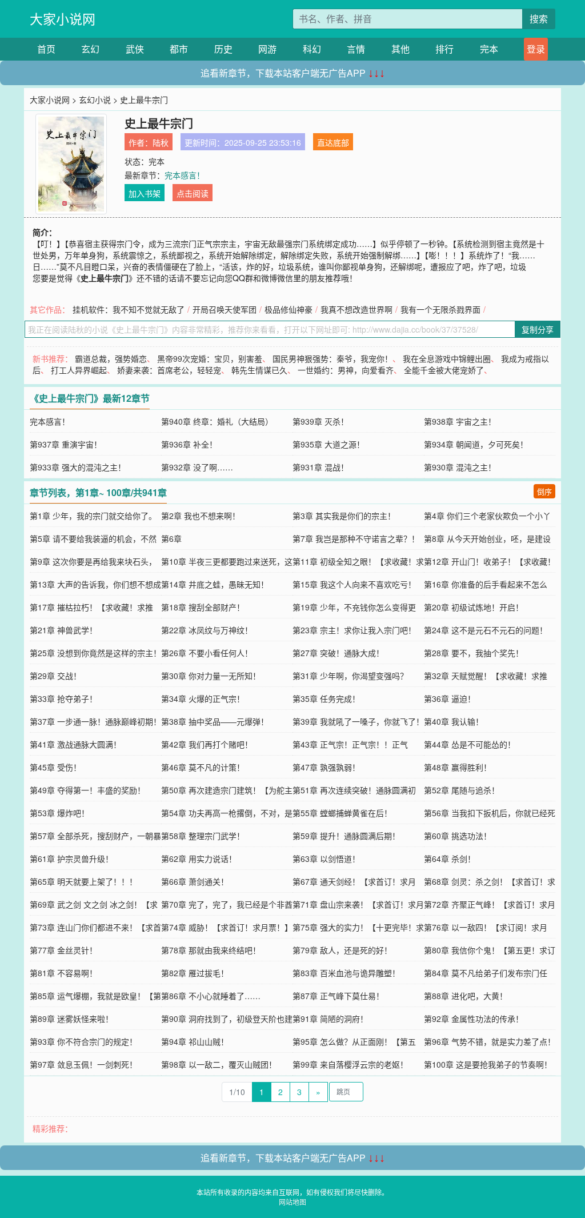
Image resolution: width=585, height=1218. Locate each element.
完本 (489, 48)
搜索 (539, 18)
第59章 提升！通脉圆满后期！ (346, 835)
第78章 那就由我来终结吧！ (211, 950)
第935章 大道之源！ (328, 444)
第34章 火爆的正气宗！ (203, 698)
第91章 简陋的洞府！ (330, 1018)
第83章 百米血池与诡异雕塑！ (346, 973)
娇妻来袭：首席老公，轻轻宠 (169, 370)
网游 (267, 48)
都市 (179, 48)
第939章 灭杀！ (320, 421)
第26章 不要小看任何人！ (207, 652)
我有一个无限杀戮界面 (440, 309)
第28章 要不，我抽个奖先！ (473, 652)
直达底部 (333, 142)
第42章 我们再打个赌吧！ (207, 744)
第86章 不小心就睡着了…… (211, 995)
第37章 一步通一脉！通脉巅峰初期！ (95, 721)
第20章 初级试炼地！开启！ (473, 607)
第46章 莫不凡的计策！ (203, 767)
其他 (400, 48)
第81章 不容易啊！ (63, 973)
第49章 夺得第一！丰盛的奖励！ (87, 790)
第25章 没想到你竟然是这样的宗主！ (95, 652)
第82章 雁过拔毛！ (195, 973)
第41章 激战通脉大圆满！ (75, 744)
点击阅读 (193, 193)
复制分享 (538, 329)
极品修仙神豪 (288, 309)
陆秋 (161, 142)
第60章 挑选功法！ (457, 835)
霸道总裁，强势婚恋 (111, 358)
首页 (46, 48)
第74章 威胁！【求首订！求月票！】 (226, 927)
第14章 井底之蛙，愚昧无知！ (215, 584)
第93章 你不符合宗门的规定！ (83, 1041)
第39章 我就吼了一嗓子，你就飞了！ (358, 721)
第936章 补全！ (189, 444)
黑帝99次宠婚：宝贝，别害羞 (209, 358)
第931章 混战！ (320, 467)
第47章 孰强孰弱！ (326, 767)
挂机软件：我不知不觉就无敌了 (129, 309)
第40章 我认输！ (453, 721)
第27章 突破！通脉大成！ (338, 652)
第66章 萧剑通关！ (195, 881)
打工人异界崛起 (79, 370)
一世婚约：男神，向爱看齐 (346, 370)
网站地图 (292, 1202)
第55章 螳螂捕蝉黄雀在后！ (342, 812)
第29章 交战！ (55, 675)
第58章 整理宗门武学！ (203, 835)
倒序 (544, 491)
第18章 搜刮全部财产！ (203, 607)
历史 (223, 48)
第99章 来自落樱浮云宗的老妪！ (350, 1064)
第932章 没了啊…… (197, 467)
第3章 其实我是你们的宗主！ (343, 515)
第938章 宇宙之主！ (460, 421)
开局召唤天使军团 (225, 309)
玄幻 (90, 48)
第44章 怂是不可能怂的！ (469, 744)
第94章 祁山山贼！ (195, 1041)
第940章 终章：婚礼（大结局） (217, 421)
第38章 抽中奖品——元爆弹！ (215, 721)
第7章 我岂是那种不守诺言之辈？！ (355, 538)
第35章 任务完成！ (326, 698)
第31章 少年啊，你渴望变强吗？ (350, 675)
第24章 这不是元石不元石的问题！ (485, 630)
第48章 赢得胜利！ (457, 767)
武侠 (135, 48)
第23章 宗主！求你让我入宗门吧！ (354, 630)
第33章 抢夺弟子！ (63, 698)
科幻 (312, 48)
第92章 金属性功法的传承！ (473, 1018)
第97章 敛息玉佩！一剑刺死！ (83, 1064)
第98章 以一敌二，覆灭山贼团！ (219, 1064)
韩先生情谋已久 (259, 370)
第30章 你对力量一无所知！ (211, 675)
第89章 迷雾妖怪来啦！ (71, 1018)
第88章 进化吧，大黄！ (465, 995)
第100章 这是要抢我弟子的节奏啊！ (488, 1064)
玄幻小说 (95, 99)
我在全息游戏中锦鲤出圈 (447, 358)
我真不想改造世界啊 (356, 309)
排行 (444, 48)
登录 (536, 48)
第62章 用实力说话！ (199, 858)
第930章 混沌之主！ (460, 467)
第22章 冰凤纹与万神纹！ (207, 630)
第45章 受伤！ (55, 767)
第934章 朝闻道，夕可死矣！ (476, 444)
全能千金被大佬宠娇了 (444, 370)
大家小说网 (62, 18)
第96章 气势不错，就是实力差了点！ (489, 1041)
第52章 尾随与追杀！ (461, 790)
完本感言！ (185, 175)
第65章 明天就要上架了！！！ (83, 881)
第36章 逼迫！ (449, 698)
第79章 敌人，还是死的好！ (342, 950)
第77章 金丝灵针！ (63, 950)
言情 (356, 48)
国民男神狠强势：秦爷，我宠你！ (332, 358)
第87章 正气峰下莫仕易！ (338, 995)
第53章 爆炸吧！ (59, 812)
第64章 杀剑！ (449, 858)
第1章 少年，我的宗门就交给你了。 (93, 515)
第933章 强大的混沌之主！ (78, 467)
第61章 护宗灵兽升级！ (71, 858)
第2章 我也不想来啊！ (200, 515)
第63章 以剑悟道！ (326, 858)
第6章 (171, 538)
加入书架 (145, 193)
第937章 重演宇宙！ (66, 444)
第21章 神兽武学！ (63, 630)
